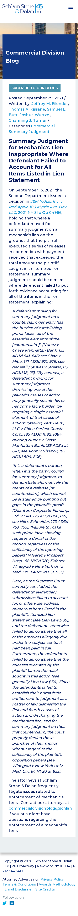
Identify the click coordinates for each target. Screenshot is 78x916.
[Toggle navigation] (71, 7)
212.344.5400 (13, 871)
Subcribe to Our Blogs (34, 88)
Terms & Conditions (19, 884)
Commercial (43, 126)
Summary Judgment (29, 131)
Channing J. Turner (28, 120)
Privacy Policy (52, 879)
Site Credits (45, 889)
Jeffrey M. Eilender (49, 103)
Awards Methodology (57, 884)
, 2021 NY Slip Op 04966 (38, 207)
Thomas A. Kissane (27, 109)
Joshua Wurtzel (35, 115)
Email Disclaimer (18, 889)
